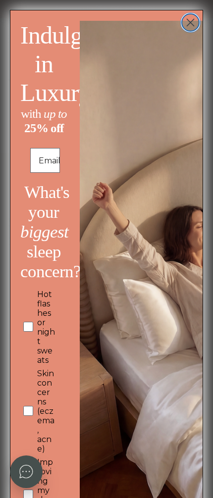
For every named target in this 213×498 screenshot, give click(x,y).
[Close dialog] (190, 22)
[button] (26, 471)
